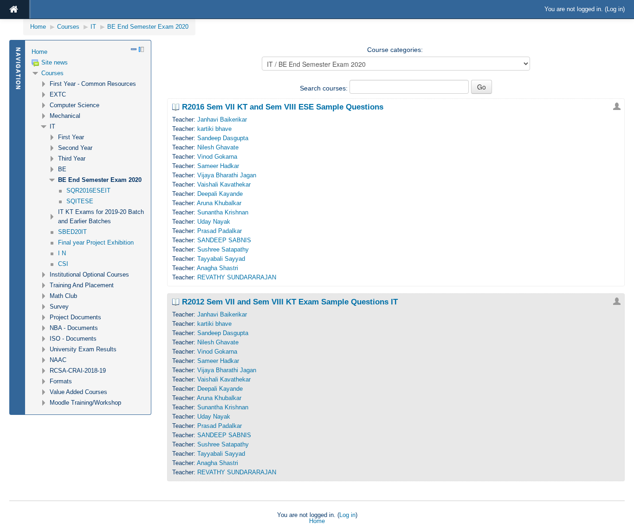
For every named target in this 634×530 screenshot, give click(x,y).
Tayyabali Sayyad (221, 258)
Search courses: (324, 88)
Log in (615, 9)
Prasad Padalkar (219, 230)
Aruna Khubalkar (219, 203)
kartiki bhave (214, 128)
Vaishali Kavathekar (224, 184)
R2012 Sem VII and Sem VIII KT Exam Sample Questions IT (290, 302)
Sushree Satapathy (223, 249)
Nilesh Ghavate (218, 147)
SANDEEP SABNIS (224, 240)
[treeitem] (88, 52)
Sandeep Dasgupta (222, 138)
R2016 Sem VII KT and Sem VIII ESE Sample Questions (282, 107)
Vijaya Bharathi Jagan (226, 175)
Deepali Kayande (220, 193)
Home (39, 51)
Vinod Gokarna (217, 156)
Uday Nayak (213, 221)
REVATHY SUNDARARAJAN (236, 277)
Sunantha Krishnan (222, 212)
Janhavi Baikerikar (222, 119)
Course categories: (395, 49)
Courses (52, 73)
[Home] (14, 9)
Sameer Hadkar (218, 165)
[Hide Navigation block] (133, 49)
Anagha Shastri (217, 268)
